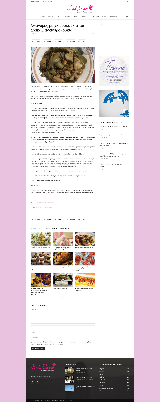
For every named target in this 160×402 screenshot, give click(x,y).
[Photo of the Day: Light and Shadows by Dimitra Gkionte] (69, 379)
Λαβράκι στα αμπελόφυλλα (60, 288)
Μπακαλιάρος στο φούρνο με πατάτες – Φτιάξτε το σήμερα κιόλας (83, 268)
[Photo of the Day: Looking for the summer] (69, 388)
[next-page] (64, 298)
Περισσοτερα (114, 17)
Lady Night (95, 17)
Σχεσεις (67, 17)
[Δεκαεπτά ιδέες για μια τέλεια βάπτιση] (69, 370)
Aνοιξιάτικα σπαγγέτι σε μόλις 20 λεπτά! (113, 126)
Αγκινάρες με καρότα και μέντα (84, 247)
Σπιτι (75, 17)
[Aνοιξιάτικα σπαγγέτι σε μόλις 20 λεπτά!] (41, 239)
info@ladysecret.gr (44, 376)
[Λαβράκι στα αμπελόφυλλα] (63, 280)
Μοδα (59, 17)
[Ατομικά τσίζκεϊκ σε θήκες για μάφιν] (41, 258)
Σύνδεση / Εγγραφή (48, 1)
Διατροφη (84, 17)
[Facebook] (125, 1)
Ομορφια (50, 17)
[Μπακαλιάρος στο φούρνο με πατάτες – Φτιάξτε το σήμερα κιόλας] (85, 258)
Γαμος (104, 17)
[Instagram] (128, 1)
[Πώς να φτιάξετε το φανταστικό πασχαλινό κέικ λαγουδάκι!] (63, 239)
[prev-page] (61, 298)
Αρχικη (43, 17)
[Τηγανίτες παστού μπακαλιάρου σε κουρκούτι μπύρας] (63, 258)
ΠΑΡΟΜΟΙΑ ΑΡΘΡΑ (37, 229)
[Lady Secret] (80, 9)
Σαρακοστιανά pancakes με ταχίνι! (111, 135)
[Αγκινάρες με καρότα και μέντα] (85, 239)
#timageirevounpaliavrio (45, 202)
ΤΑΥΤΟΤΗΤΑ (69, 400)
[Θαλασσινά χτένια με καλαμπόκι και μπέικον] (85, 280)
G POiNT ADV (62, 400)
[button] (127, 17)
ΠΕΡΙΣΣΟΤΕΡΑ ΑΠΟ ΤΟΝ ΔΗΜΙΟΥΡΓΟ (59, 229)
